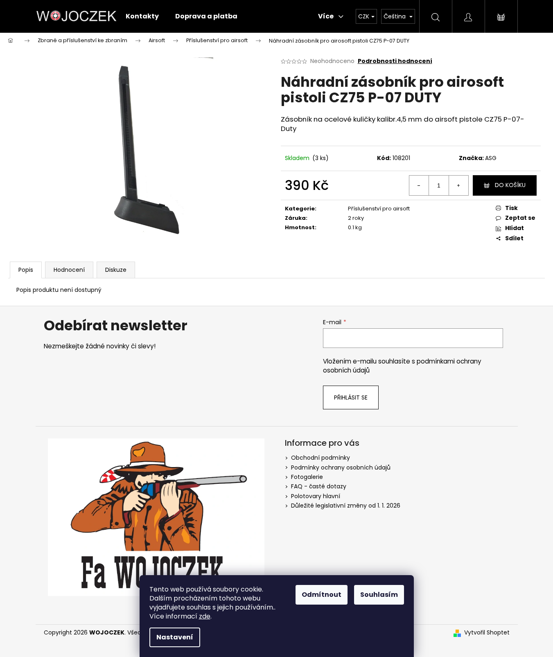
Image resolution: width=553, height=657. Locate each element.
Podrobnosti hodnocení (395, 61)
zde (204, 616)
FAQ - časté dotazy (318, 486)
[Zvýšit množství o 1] (458, 185)
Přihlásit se (351, 397)
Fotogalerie (307, 477)
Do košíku (510, 185)
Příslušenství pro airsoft (379, 208)
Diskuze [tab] (115, 270)
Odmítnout (321, 594)
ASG (491, 158)
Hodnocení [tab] (69, 270)
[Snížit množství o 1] (419, 185)
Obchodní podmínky (320, 458)
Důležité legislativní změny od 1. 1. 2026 (345, 505)
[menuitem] (142, 16)
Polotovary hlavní (315, 496)
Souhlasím (379, 594)
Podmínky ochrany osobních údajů (340, 467)
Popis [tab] (25, 270)
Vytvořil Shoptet (487, 633)
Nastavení (174, 637)
